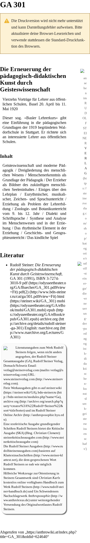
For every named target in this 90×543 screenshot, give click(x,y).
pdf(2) (23, 292)
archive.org (49, 319)
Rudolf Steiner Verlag (47, 361)
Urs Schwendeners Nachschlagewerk (31, 494)
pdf (25, 283)
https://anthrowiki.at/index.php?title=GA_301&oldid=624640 (38, 534)
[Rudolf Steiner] (6, 348)
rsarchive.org (48, 328)
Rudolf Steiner (21, 265)
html (60, 296)
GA (28, 361)
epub (51, 310)
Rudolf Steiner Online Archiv (30, 413)
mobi (61, 301)
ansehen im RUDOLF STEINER (84, 125)
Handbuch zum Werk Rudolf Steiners (34, 485)
